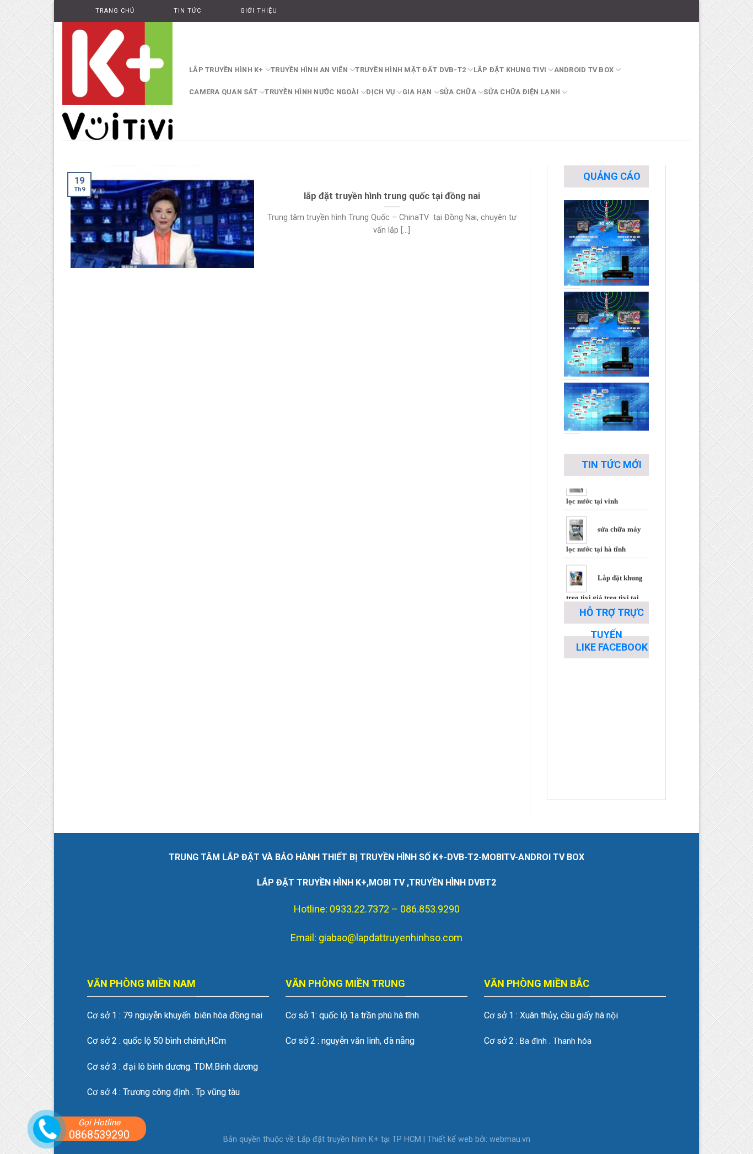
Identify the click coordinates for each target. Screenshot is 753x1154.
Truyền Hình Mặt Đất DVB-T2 (410, 70)
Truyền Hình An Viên (309, 70)
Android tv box (584, 70)
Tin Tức (187, 10)
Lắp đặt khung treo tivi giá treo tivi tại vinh (604, 578)
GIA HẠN (417, 92)
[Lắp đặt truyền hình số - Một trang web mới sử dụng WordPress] (117, 81)
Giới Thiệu (258, 10)
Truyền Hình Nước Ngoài (312, 92)
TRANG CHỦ (115, 10)
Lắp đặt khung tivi (510, 70)
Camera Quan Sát (223, 92)
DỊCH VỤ (380, 92)
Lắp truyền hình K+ (226, 70)
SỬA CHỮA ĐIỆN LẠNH (521, 92)
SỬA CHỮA (457, 92)
